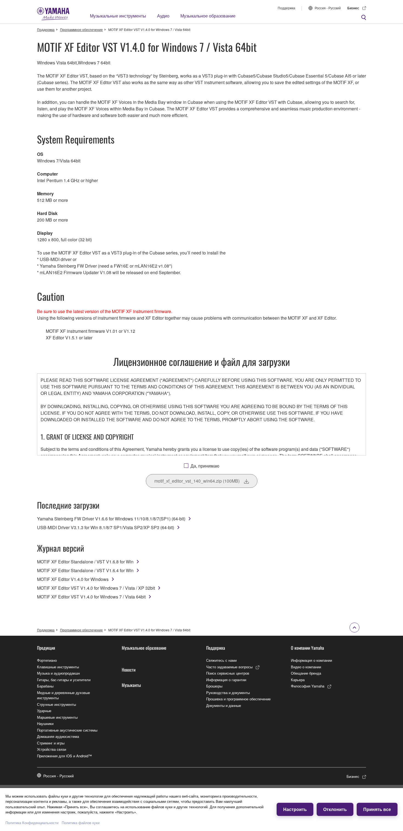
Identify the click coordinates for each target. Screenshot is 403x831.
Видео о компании (306, 666)
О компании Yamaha (307, 647)
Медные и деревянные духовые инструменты (63, 695)
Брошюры (214, 686)
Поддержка (286, 7)
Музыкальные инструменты (118, 16)
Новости (128, 669)
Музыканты (131, 685)
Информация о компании (311, 660)
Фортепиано (47, 660)
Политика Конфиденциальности (31, 822)
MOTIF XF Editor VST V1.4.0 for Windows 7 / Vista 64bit (91, 597)
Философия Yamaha (307, 686)
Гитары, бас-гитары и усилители (63, 679)
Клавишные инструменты (58, 666)
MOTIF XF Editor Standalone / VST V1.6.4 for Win (85, 570)
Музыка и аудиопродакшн (58, 673)
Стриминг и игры (50, 743)
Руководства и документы (228, 692)
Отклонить (335, 809)
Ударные (44, 710)
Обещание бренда (306, 673)
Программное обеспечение (81, 29)
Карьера (298, 679)
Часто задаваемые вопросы (229, 666)
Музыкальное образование (207, 16)
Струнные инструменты (56, 704)
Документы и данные (223, 705)
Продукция (46, 647)
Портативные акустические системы (67, 730)
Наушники (45, 723)
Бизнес (353, 7)
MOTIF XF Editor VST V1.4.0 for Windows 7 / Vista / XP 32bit (96, 588)
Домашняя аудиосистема (58, 736)
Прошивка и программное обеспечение (238, 698)
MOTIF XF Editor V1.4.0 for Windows (73, 579)
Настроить (295, 809)
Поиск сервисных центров (227, 673)
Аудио (163, 16)
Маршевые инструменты (57, 717)
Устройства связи (51, 749)
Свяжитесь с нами (221, 660)
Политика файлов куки (81, 822)
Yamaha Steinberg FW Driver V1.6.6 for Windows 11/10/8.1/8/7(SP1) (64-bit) (111, 518)
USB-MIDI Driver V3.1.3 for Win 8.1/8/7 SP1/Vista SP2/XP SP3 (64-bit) (105, 527)
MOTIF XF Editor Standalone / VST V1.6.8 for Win (85, 561)
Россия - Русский (328, 7)
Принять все (377, 809)
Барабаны (45, 686)
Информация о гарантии (226, 679)
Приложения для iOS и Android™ (64, 755)
